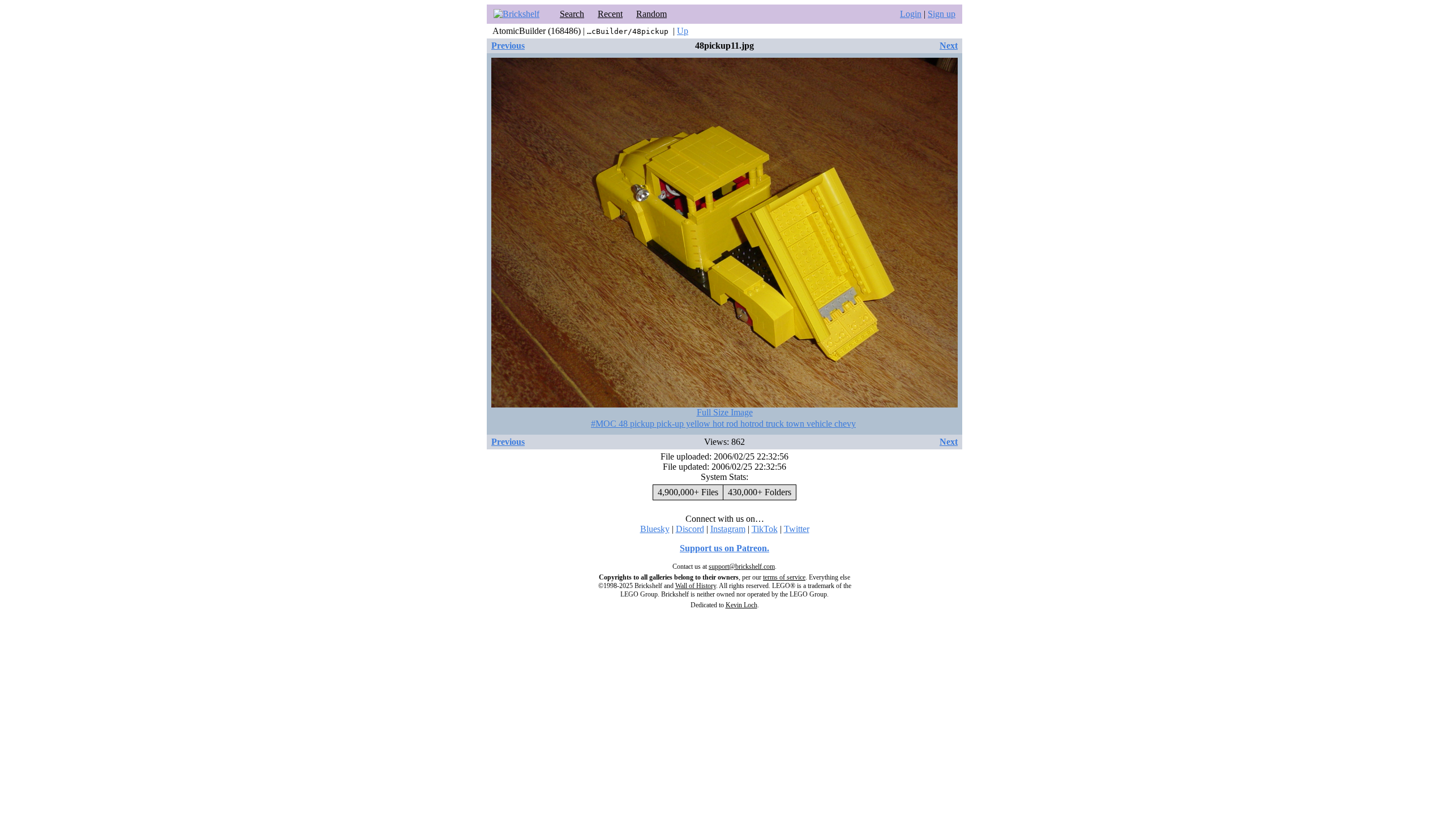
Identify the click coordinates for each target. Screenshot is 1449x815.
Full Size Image (725, 412)
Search (572, 14)
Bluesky (655, 529)
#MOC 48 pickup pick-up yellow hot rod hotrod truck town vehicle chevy (723, 423)
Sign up (941, 14)
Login (910, 14)
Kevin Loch (741, 605)
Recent (610, 14)
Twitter (796, 529)
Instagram (727, 529)
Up (682, 31)
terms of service (784, 577)
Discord (690, 529)
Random (651, 14)
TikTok (765, 529)
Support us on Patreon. (724, 548)
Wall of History (695, 586)
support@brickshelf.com (742, 566)
